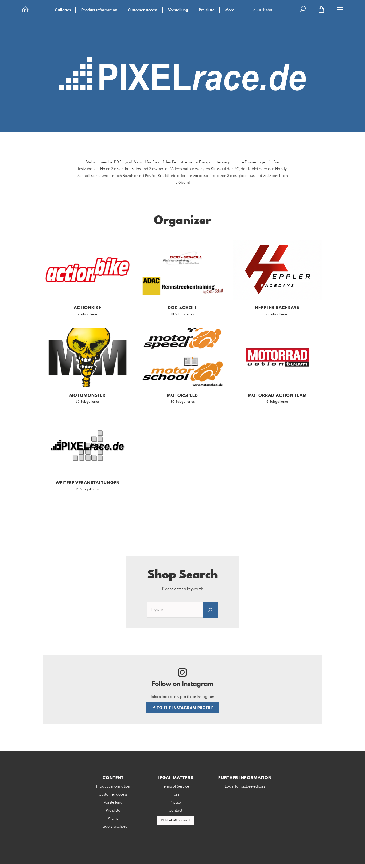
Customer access (142, 10)
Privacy (175, 802)
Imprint (175, 794)
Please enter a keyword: (182, 589)
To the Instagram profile (184, 708)
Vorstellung (178, 10)
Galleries (63, 10)
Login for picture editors (245, 786)
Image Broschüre (113, 826)
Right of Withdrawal (175, 820)
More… (231, 10)
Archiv (113, 818)
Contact (175, 810)
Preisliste (207, 10)
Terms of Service (175, 786)
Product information (99, 10)
